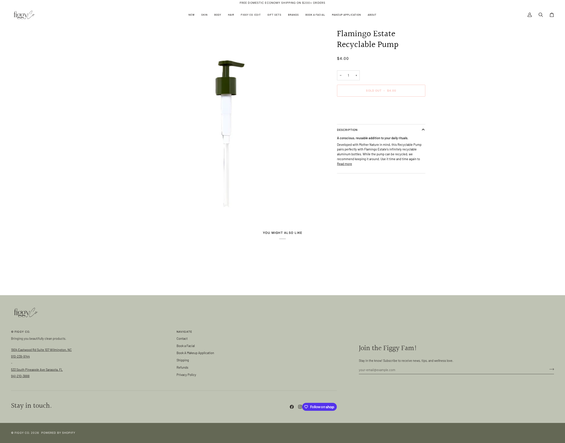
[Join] (550, 369)
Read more (344, 164)
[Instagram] (300, 407)
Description (347, 129)
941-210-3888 (20, 376)
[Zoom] (227, 122)
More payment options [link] (352, 117)
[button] (204, 15)
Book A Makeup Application (195, 353)
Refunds (182, 367)
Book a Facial (186, 346)
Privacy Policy (186, 375)
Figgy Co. (22, 432)
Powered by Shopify (58, 432)
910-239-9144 (20, 356)
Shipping (183, 360)
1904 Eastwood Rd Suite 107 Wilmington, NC (41, 350)
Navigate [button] (184, 331)
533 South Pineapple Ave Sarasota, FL (37, 370)
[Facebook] (292, 407)
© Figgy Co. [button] (20, 331)
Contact (182, 338)
